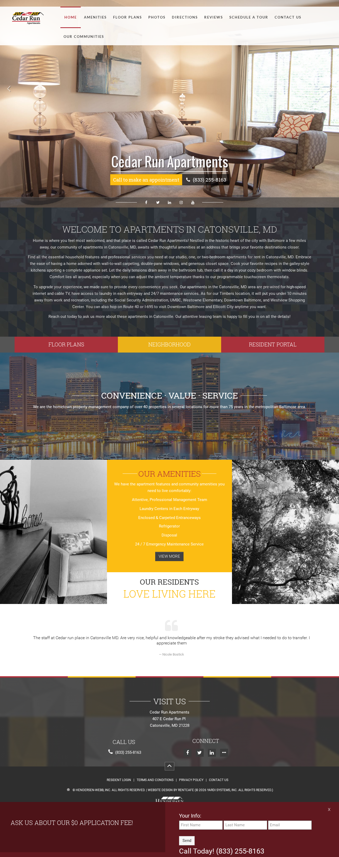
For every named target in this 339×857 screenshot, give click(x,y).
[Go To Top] (169, 766)
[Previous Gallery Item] (9, 88)
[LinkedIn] (169, 202)
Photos (157, 17)
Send (186, 840)
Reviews (213, 17)
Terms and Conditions (155, 780)
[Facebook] (146, 202)
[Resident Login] (272, 345)
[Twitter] (158, 202)
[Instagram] (181, 202)
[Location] (169, 345)
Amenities (95, 17)
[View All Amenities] (169, 556)
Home (70, 17)
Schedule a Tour (248, 17)
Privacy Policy (191, 780)
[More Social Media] (224, 753)
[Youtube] (193, 202)
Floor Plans (127, 17)
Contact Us (288, 17)
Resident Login (119, 780)
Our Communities (84, 37)
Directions (185, 17)
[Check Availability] (146, 179)
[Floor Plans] (66, 345)
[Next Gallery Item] (329, 88)
